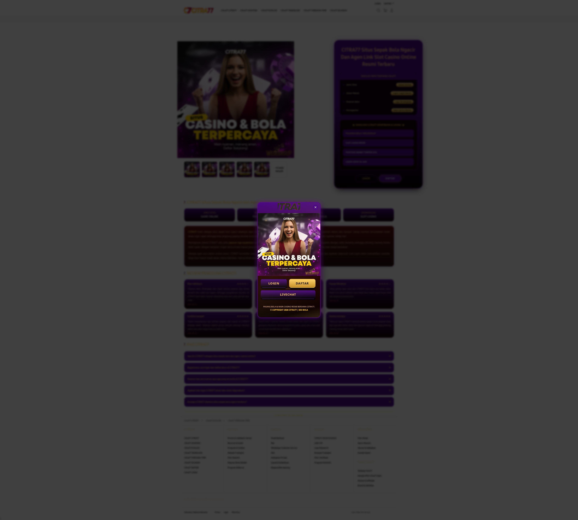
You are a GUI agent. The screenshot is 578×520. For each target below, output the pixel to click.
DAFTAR (302, 283)
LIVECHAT (288, 294)
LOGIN (273, 283)
